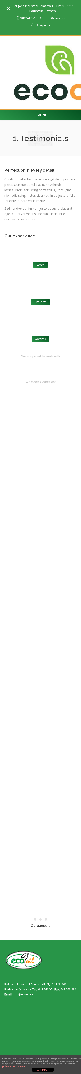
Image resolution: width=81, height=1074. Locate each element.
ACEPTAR (42, 1070)
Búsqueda (43, 25)
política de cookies (13, 1066)
